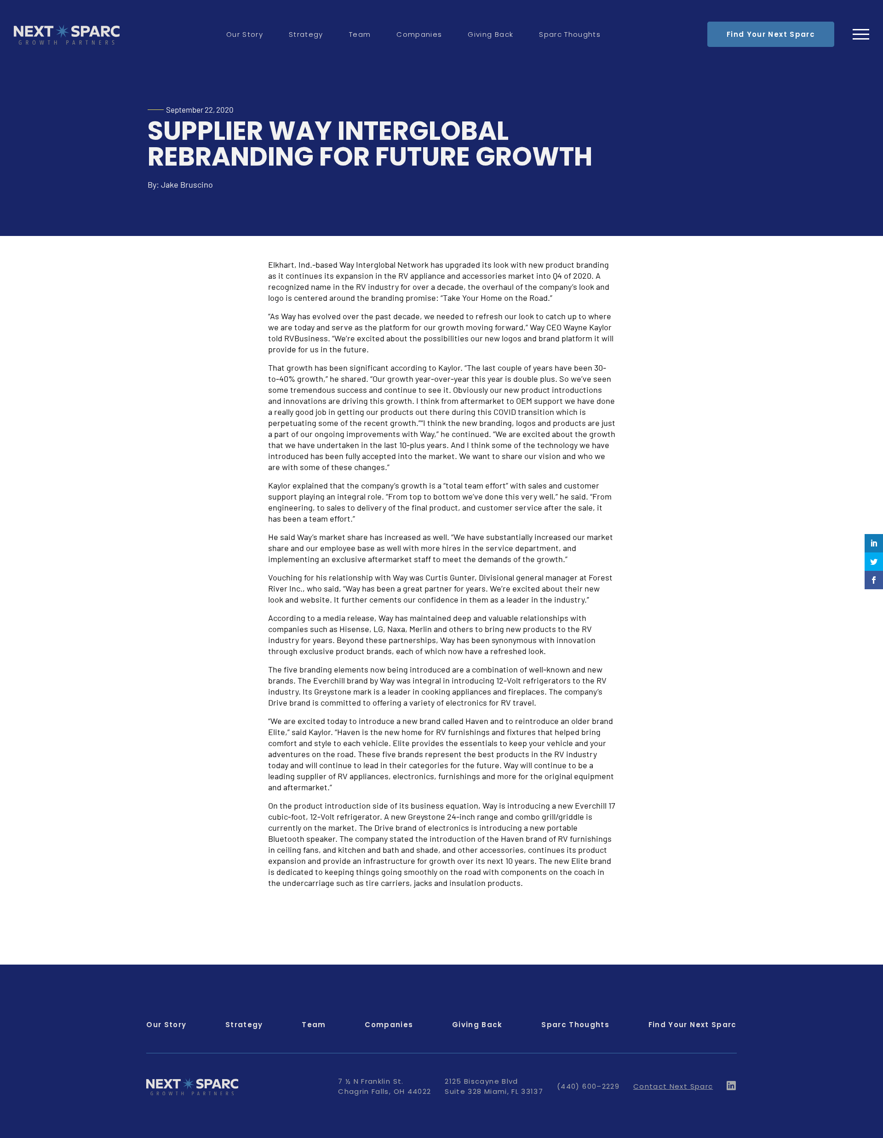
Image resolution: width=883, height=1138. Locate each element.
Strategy (306, 34)
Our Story (244, 34)
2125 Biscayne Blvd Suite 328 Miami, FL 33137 (494, 1086)
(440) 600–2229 (588, 1086)
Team (360, 34)
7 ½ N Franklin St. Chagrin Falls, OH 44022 (384, 1086)
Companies (419, 34)
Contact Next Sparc (673, 1086)
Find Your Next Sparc (771, 34)
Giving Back (490, 34)
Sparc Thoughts (570, 34)
